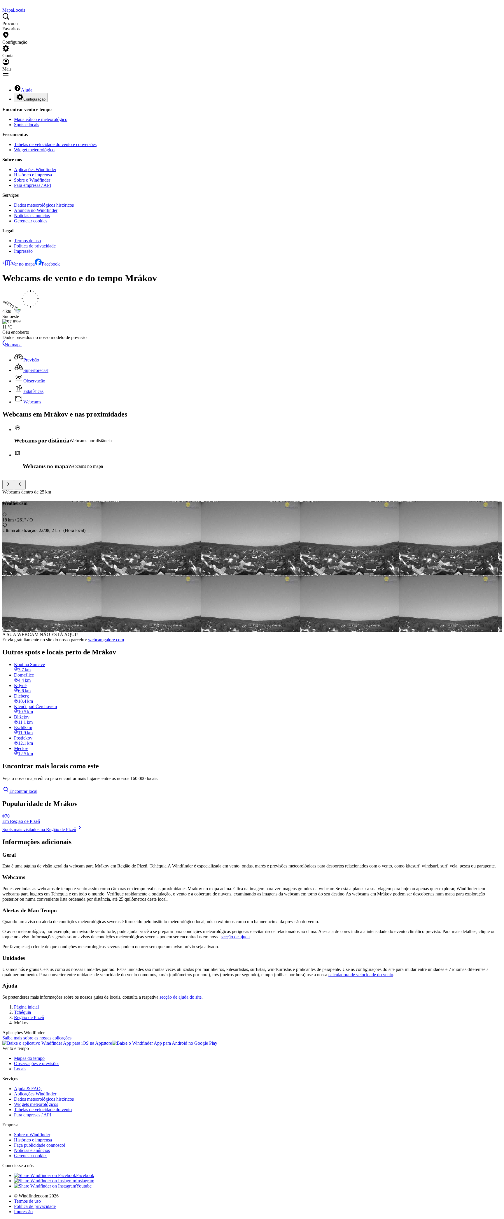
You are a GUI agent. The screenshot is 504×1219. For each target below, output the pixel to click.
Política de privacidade (35, 245)
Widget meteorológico (34, 149)
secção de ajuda (235, 936)
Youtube (84, 1185)
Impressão (23, 251)
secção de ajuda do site (181, 997)
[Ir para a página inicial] (3, 4)
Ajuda (26, 89)
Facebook (51, 263)
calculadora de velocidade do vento (360, 974)
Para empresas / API (32, 185)
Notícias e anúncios (32, 215)
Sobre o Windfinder (32, 180)
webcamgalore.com (106, 639)
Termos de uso (27, 240)
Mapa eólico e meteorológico (40, 119)
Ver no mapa (23, 263)
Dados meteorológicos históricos (44, 205)
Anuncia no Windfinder (35, 210)
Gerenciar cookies (30, 220)
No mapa (13, 344)
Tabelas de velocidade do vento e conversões (55, 144)
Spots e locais (26, 124)
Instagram (85, 1180)
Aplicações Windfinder (35, 169)
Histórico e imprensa (33, 174)
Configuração (34, 99)
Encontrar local (23, 791)
